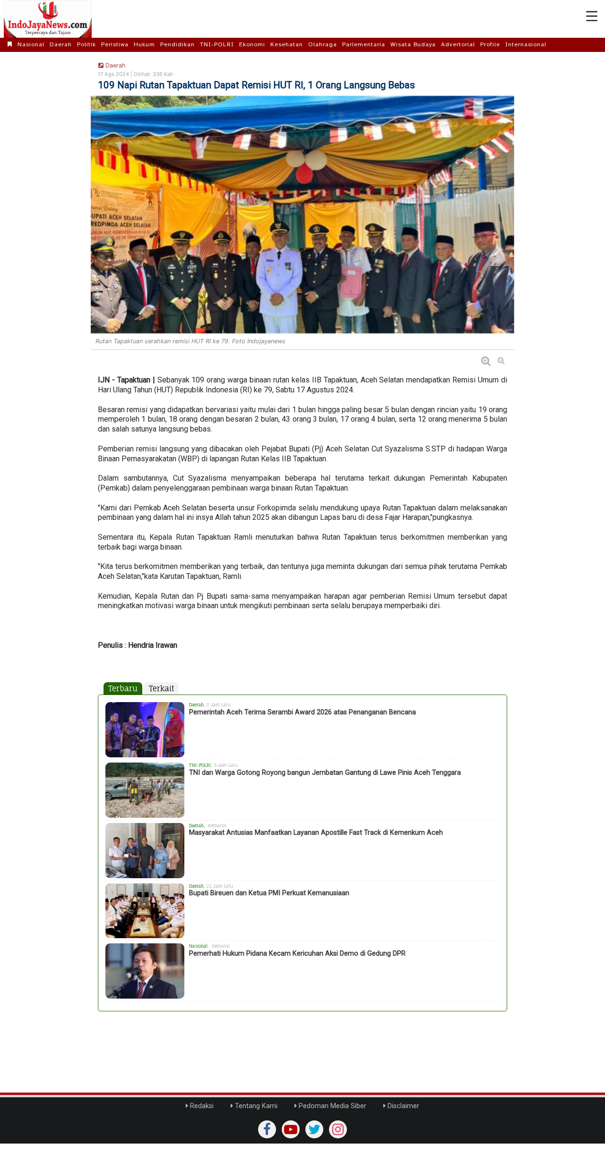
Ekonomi (252, 44)
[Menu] (591, 16)
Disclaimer (402, 1106)
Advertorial (458, 44)
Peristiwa (115, 44)
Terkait (161, 688)
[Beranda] (10, 44)
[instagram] (337, 1129)
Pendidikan (177, 44)
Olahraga (322, 44)
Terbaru (123, 688)
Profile (490, 44)
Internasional (525, 44)
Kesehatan (286, 44)
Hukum (144, 44)
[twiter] (314, 1129)
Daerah (61, 44)
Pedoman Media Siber (331, 1106)
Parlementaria (363, 44)
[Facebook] (267, 1129)
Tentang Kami (255, 1106)
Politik (86, 44)
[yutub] (290, 1129)
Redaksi (201, 1106)
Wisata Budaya (413, 44)
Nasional (30, 44)
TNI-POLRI (217, 44)
